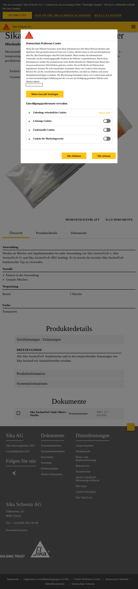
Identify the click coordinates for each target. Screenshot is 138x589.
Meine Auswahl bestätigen (44, 94)
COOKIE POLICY (34, 85)
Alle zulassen (104, 156)
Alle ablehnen (74, 156)
